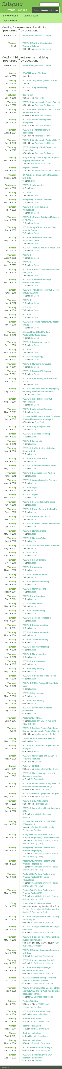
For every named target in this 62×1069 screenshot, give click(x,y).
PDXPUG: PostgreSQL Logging (36, 371)
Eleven (32, 180)
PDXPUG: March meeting (34, 588)
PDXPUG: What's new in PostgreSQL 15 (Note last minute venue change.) (41, 785)
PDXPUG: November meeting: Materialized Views (36, 281)
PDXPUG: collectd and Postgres (37, 408)
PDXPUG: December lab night (36, 1011)
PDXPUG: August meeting (34, 87)
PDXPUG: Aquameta (32, 567)
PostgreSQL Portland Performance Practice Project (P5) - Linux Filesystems (38, 876)
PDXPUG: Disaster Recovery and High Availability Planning (40, 938)
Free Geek (34, 195)
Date (14, 35)
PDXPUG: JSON (30, 552)
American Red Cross (44, 105)
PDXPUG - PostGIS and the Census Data (41, 247)
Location (39, 35)
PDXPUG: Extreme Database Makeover (41, 523)
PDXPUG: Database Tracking (36, 433)
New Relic (34, 741)
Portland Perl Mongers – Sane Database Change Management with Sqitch (41, 418)
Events (11, 10)
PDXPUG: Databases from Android (38, 472)
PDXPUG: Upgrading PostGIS (36, 426)
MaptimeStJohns (30, 167)
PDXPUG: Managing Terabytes (36, 363)
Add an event (31, 15)
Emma (32, 188)
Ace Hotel (39, 97)
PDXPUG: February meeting (35, 581)
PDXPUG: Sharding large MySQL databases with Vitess (37, 969)
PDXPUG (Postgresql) (32, 356)
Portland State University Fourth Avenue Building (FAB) (40, 842)
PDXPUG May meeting (32, 693)
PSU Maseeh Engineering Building (36, 1005)
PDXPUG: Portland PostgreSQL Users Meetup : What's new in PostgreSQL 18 (40, 729)
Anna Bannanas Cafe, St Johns (46, 170)
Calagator (13, 4)
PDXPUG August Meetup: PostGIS (38, 960)
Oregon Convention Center (47, 768)
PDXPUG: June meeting (33, 610)
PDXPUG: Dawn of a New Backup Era (40, 509)
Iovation (32, 429)
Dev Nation (27, 94)
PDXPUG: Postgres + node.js (36, 342)
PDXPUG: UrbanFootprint (34, 559)
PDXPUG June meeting (33, 700)
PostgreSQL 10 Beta (32, 717)
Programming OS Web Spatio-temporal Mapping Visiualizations (40, 159)
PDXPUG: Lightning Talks (34, 530)
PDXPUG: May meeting (33, 603)
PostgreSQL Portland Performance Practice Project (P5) (38, 849)
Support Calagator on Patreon (46, 10)
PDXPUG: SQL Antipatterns (35, 800)
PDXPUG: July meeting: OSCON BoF (39, 80)
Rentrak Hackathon (31, 1018)
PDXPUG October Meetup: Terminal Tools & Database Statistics (39, 979)
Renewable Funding (38, 1014)
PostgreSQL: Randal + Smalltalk (37, 199)
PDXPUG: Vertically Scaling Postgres (39, 480)
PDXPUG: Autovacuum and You (37, 516)
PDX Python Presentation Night (37, 1047)
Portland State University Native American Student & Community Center (41, 910)
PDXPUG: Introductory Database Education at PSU (37, 239)
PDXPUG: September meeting (36, 617)
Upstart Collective (43, 48)
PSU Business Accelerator (41, 922)
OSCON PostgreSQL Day (34, 73)
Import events (10, 20)
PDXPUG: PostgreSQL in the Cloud (38, 501)
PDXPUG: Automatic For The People (39, 675)
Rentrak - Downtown (39, 1021)
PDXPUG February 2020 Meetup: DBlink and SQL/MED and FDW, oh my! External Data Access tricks (41, 990)
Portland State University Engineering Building (38, 828)
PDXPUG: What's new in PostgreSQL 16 (41, 102)
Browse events (10, 15)
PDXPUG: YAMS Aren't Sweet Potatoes (40, 545)
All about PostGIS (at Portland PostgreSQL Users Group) (36, 333)
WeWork (38, 1060)
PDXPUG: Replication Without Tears (39, 465)
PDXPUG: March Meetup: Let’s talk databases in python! (38, 775)
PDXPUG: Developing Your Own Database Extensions (37, 1056)
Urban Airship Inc (42, 1050)
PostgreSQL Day (30, 1001)
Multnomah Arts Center (45, 733)
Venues (22, 10)
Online (38, 761)
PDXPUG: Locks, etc (32, 440)
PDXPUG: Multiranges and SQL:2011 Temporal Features (39, 757)
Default (48, 35)
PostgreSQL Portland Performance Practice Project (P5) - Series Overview (40, 836)
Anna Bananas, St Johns (40, 163)
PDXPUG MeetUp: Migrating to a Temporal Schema (37, 44)
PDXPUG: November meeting (36, 632)
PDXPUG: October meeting (35, 624)
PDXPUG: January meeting (35, 574)
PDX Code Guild (36, 779)
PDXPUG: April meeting (33, 596)
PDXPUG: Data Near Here (34, 458)
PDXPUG (26, 192)
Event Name (28, 35)
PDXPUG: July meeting (33, 185)
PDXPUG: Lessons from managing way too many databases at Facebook (40, 390)
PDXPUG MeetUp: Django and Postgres (41, 793)
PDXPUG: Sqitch (30, 487)
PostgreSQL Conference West (36, 903)
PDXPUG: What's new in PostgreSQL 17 (41, 139)
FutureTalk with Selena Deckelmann (39, 738)
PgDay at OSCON (30, 765)
